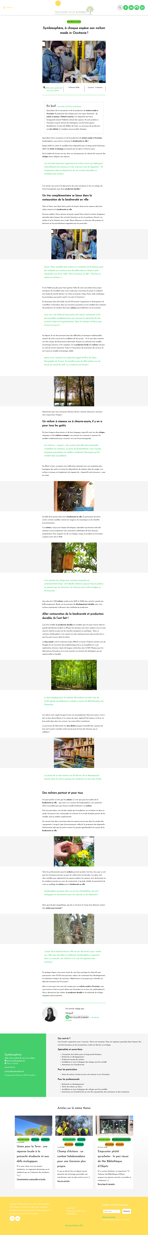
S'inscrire (126, 1211)
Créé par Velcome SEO (74, 1225)
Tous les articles (76, 1211)
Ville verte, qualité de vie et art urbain (53, 89)
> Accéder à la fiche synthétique (69, 106)
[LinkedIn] (131, 7)
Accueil (70, 1208)
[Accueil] (73, 7)
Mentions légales (108, 1217)
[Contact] (142, 7)
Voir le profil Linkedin (78, 1017)
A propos (71, 1214)
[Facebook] (125, 7)
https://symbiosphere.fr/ (15, 1061)
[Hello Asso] (136, 7)
